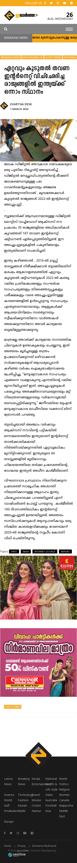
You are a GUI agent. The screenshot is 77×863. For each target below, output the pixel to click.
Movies (36, 800)
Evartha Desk (21, 104)
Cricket (36, 805)
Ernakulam (11, 811)
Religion (64, 789)
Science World (9, 797)
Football (50, 805)
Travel (36, 795)
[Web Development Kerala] (16, 854)
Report (65, 551)
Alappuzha (66, 805)
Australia (51, 800)
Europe (9, 821)
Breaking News (10, 57)
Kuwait (22, 805)
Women (64, 795)
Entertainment (38, 784)
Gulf (6, 805)
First (14, 551)
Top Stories (13, 707)
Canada (64, 800)
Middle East (63, 813)
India (26, 551)
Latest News (53, 57)
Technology (25, 795)
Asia (48, 811)
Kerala (36, 779)
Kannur (36, 811)
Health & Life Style (51, 786)
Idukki (21, 811)
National (69, 57)
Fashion (23, 800)
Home (7, 846)
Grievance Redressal (44, 846)
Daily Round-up (32, 57)
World (63, 779)
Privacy (21, 846)
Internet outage (44, 551)
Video (49, 795)
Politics (64, 784)
